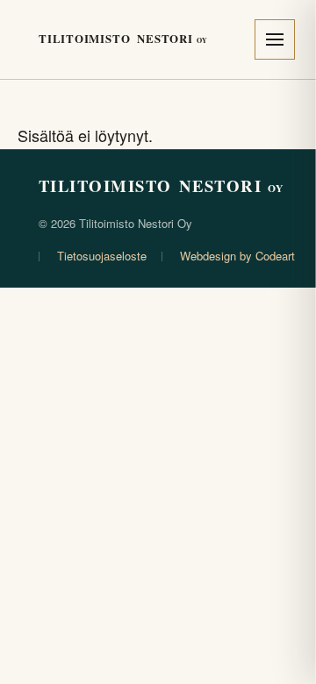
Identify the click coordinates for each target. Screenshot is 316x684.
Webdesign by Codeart (237, 255)
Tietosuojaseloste (102, 255)
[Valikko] (275, 39)
